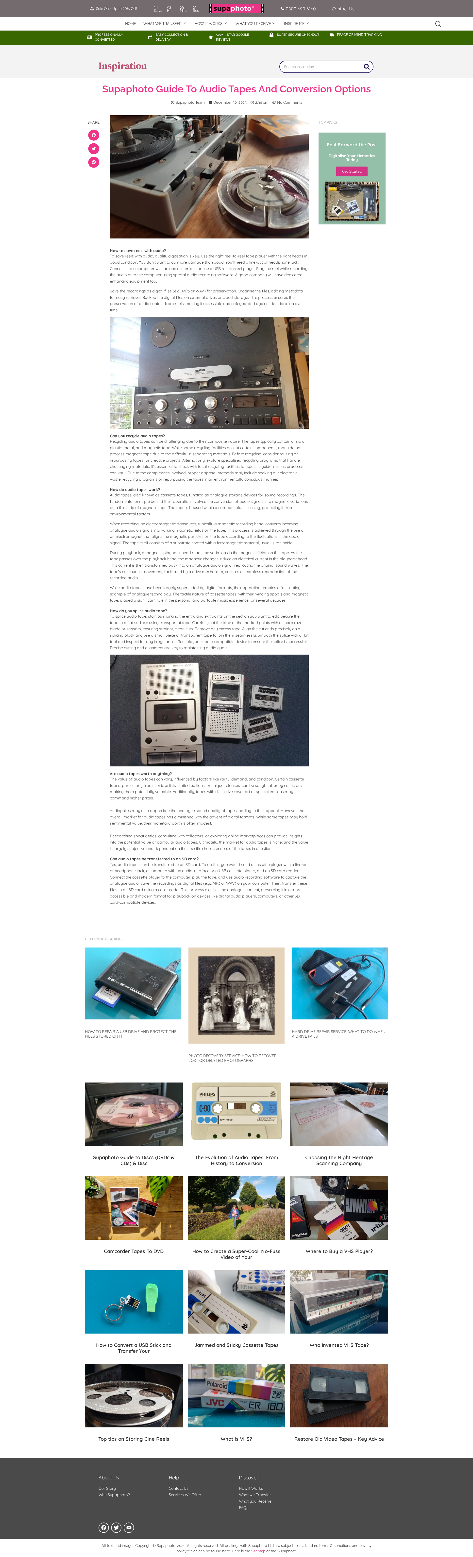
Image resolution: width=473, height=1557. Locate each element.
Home (130, 23)
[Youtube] (129, 1528)
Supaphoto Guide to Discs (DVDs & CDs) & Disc (133, 1160)
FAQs (243, 1507)
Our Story (107, 1488)
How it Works (251, 1488)
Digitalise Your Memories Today (352, 157)
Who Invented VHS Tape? (339, 1345)
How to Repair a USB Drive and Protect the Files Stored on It (130, 1034)
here (226, 1551)
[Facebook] (104, 1528)
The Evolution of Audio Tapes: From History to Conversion (236, 1160)
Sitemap (258, 1551)
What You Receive (253, 23)
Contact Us (178, 1488)
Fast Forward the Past (352, 145)
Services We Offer (185, 1494)
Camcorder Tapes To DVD (134, 1251)
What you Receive (255, 1501)
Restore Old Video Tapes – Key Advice (339, 1439)
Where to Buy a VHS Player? (339, 1251)
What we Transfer (255, 1494)
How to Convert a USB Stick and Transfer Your (133, 1348)
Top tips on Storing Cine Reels (133, 1439)
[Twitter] (116, 1528)
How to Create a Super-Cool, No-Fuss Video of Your (236, 1254)
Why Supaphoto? (114, 1494)
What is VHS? (236, 1439)
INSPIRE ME (294, 23)
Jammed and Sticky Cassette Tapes (236, 1345)
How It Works (208, 23)
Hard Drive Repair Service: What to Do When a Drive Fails (339, 1034)
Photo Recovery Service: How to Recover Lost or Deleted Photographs (232, 1058)
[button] (93, 135)
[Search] (367, 66)
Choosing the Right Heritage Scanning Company (339, 1160)
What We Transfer (162, 23)
